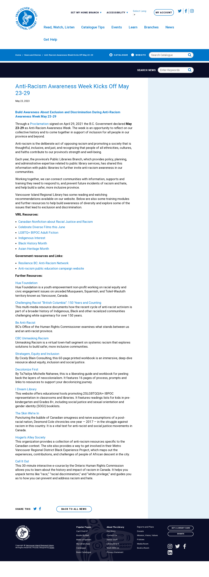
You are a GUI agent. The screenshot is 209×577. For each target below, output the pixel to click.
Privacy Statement (115, 552)
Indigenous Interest (31, 238)
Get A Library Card (181, 528)
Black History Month (32, 243)
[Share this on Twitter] (35, 509)
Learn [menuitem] (133, 27)
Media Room (143, 544)
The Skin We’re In (27, 413)
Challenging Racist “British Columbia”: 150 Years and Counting (58, 303)
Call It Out (22, 461)
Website (141, 55)
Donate (141, 531)
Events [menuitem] (116, 27)
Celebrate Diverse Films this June (41, 227)
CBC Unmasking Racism (32, 338)
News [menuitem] (169, 27)
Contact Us (112, 535)
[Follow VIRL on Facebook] (186, 11)
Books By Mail (83, 535)
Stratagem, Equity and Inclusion (37, 354)
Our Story (111, 531)
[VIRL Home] (26, 18)
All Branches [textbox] (80, 12)
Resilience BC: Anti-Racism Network (43, 263)
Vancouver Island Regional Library (40, 545)
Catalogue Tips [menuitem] (93, 27)
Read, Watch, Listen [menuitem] (59, 27)
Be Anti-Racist (25, 322)
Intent (51, 547)
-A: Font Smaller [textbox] (118, 12)
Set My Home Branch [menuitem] (85, 12)
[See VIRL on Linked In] (170, 553)
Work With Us (113, 548)
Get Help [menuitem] (50, 39)
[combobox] (86, 12)
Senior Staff (113, 539)
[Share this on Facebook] (41, 509)
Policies (141, 539)
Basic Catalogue (84, 552)
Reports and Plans (146, 527)
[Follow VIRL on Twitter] (180, 11)
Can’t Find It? (83, 531)
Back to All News (74, 509)
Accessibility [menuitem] (118, 12)
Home (18, 55)
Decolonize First (26, 369)
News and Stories (32, 55)
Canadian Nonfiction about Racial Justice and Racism (55, 222)
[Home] (43, 532)
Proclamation (39, 124)
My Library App (84, 544)
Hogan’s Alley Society (30, 437)
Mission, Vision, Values (148, 535)
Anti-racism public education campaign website (51, 268)
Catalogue (121, 55)
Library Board (113, 544)
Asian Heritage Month (33, 249)
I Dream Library (26, 389)
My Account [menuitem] (164, 12)
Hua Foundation (26, 283)
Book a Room (143, 548)
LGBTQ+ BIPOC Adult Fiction (38, 232)
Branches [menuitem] (151, 27)
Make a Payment (84, 539)
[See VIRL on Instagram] (191, 11)
